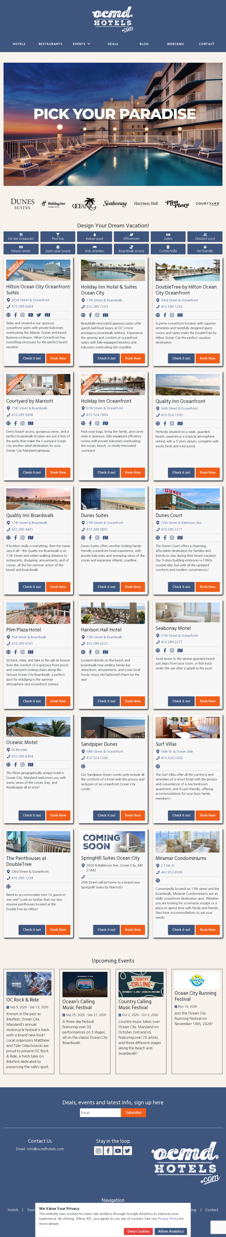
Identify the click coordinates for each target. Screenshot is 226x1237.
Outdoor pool (205, 238)
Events (79, 44)
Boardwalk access (131, 251)
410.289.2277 (172, 529)
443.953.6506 (172, 872)
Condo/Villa (168, 251)
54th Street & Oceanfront (179, 408)
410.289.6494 (22, 756)
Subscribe (133, 1112)
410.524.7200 (172, 415)
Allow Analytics (171, 1231)
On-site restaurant (21, 238)
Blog (144, 44)
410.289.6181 (22, 643)
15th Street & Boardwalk (29, 408)
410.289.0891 (97, 529)
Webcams (175, 44)
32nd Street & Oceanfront (30, 300)
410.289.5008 (22, 414)
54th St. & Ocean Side (177, 751)
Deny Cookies (138, 1231)
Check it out (32, 358)
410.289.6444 (22, 306)
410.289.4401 (22, 529)
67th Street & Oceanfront (104, 408)
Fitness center (21, 251)
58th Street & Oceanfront (104, 751)
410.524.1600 (97, 414)
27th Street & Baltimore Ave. (181, 522)
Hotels (19, 44)
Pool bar (58, 238)
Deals (113, 44)
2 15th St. (168, 865)
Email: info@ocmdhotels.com (40, 1149)
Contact (207, 44)
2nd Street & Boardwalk (28, 637)
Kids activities (94, 251)
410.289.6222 (97, 643)
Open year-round (57, 251)
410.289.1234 (172, 306)
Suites (168, 238)
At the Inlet (19, 749)
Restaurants (50, 44)
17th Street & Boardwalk (104, 300)
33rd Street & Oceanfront (179, 300)
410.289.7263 (97, 306)
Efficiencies (131, 238)
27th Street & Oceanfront (104, 522)
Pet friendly (205, 251)
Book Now (58, 358)
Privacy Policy (168, 1218)
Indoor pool (94, 238)
